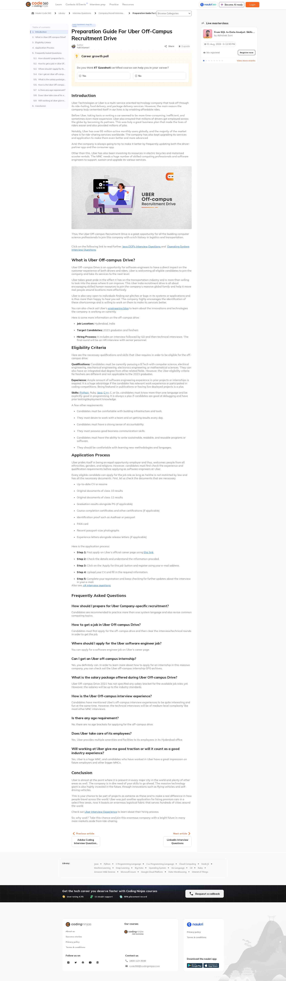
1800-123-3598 (137, 960)
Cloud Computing (187, 864)
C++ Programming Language (160, 864)
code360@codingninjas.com (144, 966)
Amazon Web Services (104, 872)
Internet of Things (200, 872)
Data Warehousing (177, 872)
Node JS (205, 864)
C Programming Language (128, 864)
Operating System (157, 868)
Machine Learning (102, 868)
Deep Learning (122, 868)
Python (107, 864)
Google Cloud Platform (152, 872)
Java (96, 864)
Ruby (200, 868)
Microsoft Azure (128, 872)
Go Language (177, 868)
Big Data (139, 868)
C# (191, 868)
